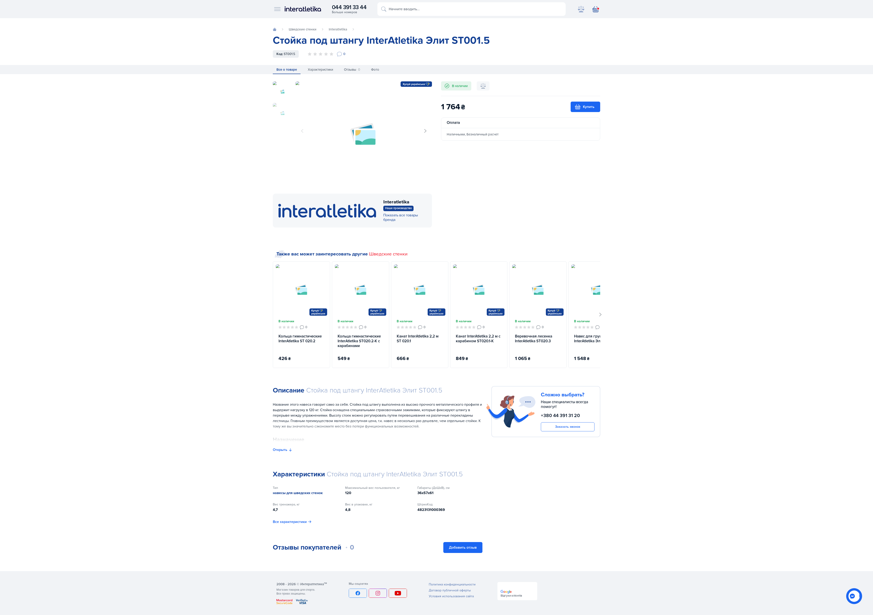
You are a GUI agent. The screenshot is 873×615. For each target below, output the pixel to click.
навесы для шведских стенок (298, 493)
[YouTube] (398, 593)
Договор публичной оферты (450, 590)
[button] (425, 131)
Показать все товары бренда (400, 217)
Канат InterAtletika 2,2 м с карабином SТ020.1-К (478, 338)
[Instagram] (378, 593)
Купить (589, 107)
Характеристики (320, 70)
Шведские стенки (388, 254)
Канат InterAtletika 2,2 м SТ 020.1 (418, 338)
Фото (375, 70)
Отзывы (352, 70)
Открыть (280, 450)
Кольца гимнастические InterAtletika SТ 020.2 (300, 338)
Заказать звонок (567, 427)
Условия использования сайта (451, 596)
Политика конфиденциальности (452, 584)
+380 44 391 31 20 (560, 415)
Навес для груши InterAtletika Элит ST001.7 (596, 338)
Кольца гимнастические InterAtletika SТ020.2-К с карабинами (359, 341)
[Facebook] (358, 593)
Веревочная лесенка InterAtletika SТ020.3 (533, 338)
